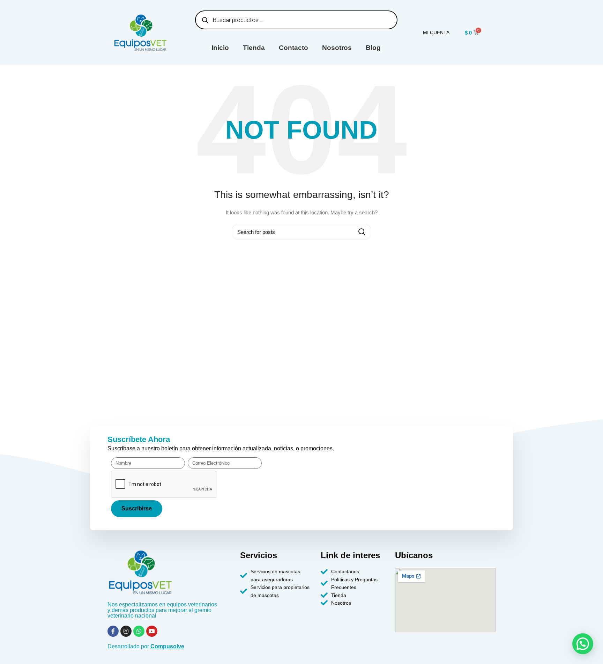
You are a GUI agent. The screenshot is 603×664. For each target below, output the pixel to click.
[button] (582, 643)
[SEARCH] (362, 232)
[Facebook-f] (113, 631)
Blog (373, 47)
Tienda (254, 47)
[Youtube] (151, 631)
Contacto (293, 47)
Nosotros (337, 47)
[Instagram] (126, 631)
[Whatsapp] (138, 631)
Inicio (220, 47)
